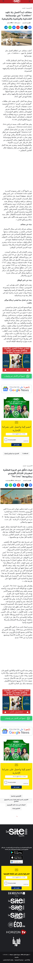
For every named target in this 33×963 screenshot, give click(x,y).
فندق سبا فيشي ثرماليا (11, 454)
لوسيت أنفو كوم (25, 23)
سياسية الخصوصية (19, 960)
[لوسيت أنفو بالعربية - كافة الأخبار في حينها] (16, 1)
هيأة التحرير (27, 960)
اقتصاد (23, 8)
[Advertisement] (16, 171)
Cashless (24, 454)
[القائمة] (29, 2)
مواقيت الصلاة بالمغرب (8, 960)
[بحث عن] (3, 2)
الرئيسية (28, 8)
